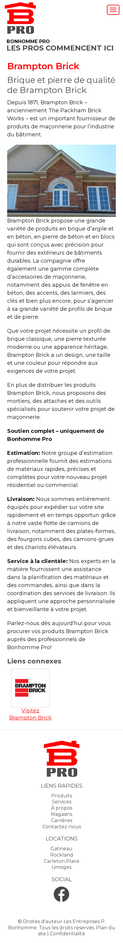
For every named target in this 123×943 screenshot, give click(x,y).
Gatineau (61, 848)
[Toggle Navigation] (113, 10)
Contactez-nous (61, 827)
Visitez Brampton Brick (30, 714)
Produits (61, 796)
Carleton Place (61, 861)
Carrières (61, 820)
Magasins (61, 814)
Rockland (61, 855)
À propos (61, 808)
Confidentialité (67, 933)
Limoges (61, 867)
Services (61, 802)
